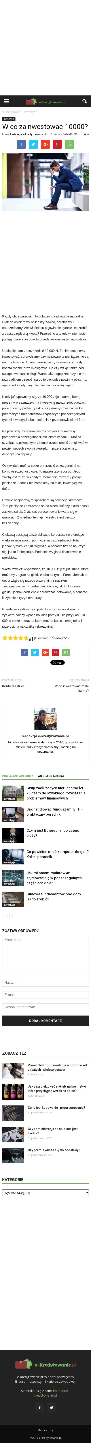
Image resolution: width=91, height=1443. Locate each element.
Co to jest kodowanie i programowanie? (56, 1107)
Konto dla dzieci (13, 686)
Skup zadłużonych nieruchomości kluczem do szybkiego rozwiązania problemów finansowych (56, 793)
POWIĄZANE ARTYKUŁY (17, 776)
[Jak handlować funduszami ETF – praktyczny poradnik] (13, 814)
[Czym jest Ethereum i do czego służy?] (13, 835)
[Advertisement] (45, 47)
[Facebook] (39, 1407)
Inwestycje (9, 118)
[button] (85, 101)
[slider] (15, 637)
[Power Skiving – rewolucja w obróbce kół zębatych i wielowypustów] (13, 1070)
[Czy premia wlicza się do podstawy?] (13, 1155)
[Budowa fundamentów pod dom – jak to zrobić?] (13, 899)
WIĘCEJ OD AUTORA (51, 776)
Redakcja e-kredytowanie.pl (28, 134)
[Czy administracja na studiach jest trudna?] (13, 1134)
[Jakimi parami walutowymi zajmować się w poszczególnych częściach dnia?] (13, 878)
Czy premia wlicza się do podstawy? (54, 1150)
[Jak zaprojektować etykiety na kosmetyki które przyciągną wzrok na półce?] (13, 1092)
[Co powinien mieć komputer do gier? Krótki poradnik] (13, 856)
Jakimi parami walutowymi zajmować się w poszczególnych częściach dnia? (54, 878)
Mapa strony (45, 1430)
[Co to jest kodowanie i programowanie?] (13, 1113)
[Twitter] (51, 1407)
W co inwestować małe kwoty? (72, 688)
